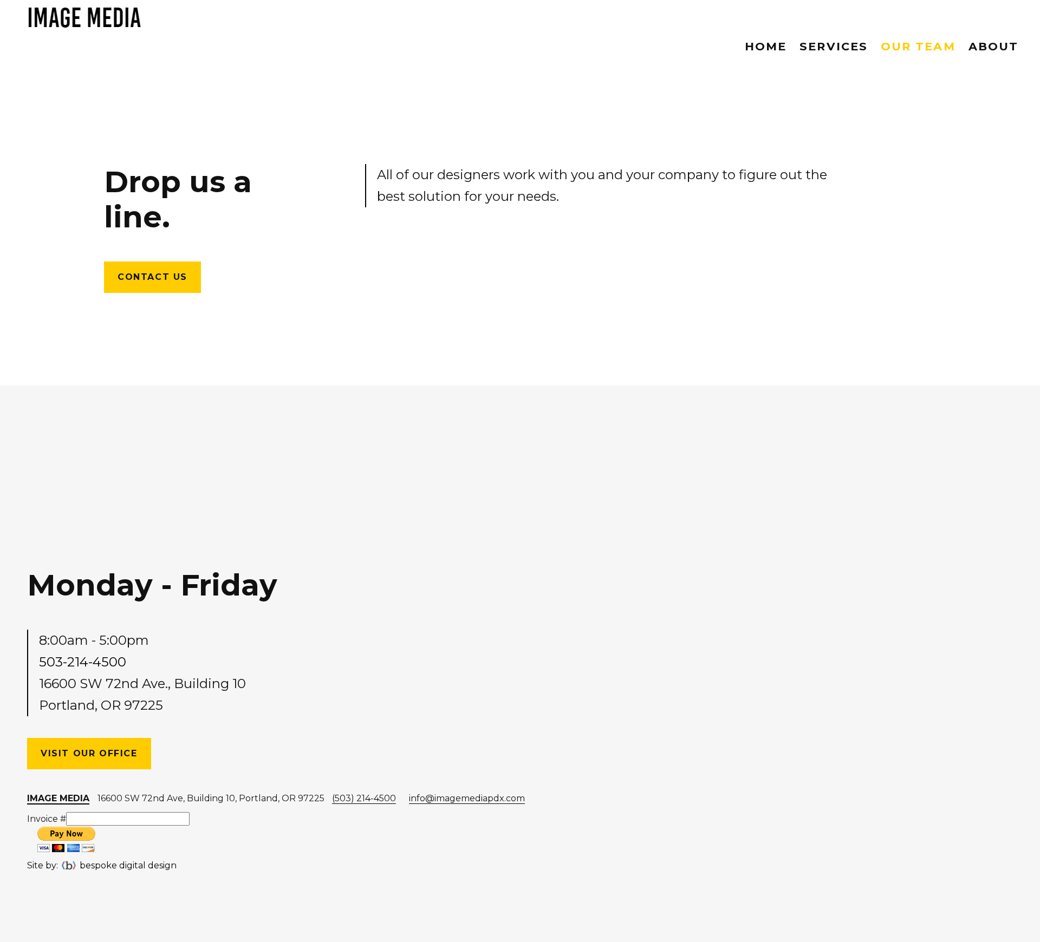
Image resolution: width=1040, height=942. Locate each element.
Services (834, 46)
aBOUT (993, 46)
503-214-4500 (82, 662)
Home (765, 46)
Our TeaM (918, 46)
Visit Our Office (89, 753)
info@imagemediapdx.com (467, 798)
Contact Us (152, 277)
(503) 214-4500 (364, 798)
